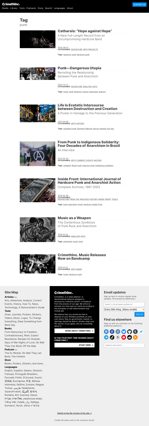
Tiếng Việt (10, 402)
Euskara (30, 384)
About (70, 8)
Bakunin (89, 128)
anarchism (72, 204)
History (80, 123)
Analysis (87, 86)
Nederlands (28, 388)
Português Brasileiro (26, 374)
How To (26, 304)
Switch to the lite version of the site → (74, 413)
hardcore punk (83, 54)
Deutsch (37, 370)
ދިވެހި (27, 402)
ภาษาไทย (17, 398)
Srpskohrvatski (13, 391)
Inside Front (104, 199)
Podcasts (31, 8)
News (79, 269)
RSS (15, 297)
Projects (93, 49)
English (9, 370)
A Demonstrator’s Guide (31, 307)
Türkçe (8, 388)
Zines (8, 314)
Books (5, 8)
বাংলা (17, 395)
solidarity (67, 165)
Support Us (139, 4)
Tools (22, 8)
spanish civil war (106, 128)
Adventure (76, 49)
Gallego (34, 402)
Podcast (9, 349)
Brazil (74, 165)
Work (27, 335)
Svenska (24, 395)
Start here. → (86, 345)
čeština (20, 384)
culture (85, 92)
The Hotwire (18, 356)
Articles (9, 297)
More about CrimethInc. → (79, 331)
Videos (8, 318)
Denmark (81, 128)
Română (9, 395)
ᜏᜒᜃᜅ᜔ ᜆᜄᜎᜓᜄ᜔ (31, 405)
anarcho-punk (88, 165)
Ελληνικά (28, 377)
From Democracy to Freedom (21, 332)
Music (16, 318)
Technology (11, 307)
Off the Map (29, 346)
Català (20, 402)
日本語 (8, 381)
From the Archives (79, 199)
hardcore (67, 54)
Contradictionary (14, 335)
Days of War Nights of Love (20, 342)
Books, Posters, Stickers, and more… (25, 363)
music (65, 92)
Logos (24, 318)
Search (48, 8)
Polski (18, 377)
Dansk (33, 395)
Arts (85, 49)
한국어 (33, 391)
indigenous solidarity (104, 165)
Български (19, 381)
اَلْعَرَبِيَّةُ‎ (25, 391)
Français (9, 374)
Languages (59, 8)
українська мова (32, 398)
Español (18, 370)
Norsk (19, 405)
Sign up (139, 314)
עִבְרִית (8, 398)
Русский (9, 377)
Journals (16, 314)
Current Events (84, 160)
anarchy (102, 92)
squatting (67, 128)
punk (74, 54)
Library (13, 8)
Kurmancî (10, 405)
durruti (96, 128)
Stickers (36, 314)
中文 (28, 381)
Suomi (38, 377)
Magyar (40, 384)
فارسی (17, 388)
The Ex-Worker (13, 353)
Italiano (28, 370)
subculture (93, 92)
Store (40, 8)
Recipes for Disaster (29, 339)
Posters (26, 314)
